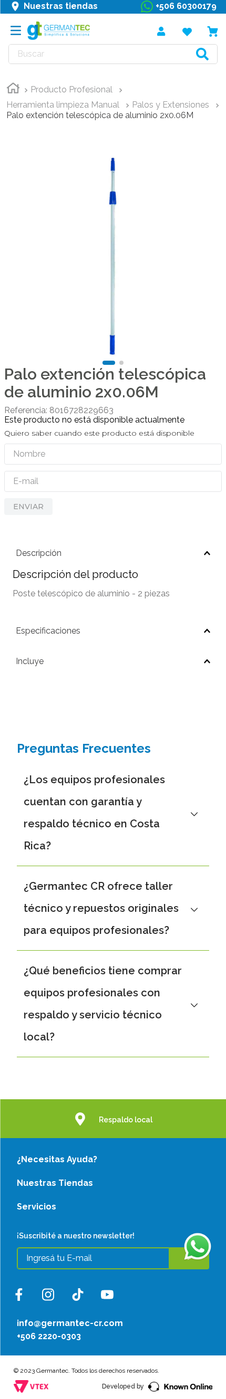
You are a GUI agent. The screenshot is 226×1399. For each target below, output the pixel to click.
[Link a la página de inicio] (13, 90)
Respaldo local (125, 1120)
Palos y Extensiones (170, 105)
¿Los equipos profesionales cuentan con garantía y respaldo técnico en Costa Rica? (94, 812)
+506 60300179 (186, 6)
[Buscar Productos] (202, 54)
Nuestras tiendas (61, 6)
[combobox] (113, 54)
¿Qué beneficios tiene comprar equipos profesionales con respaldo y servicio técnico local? (103, 1003)
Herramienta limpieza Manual (62, 105)
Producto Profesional (71, 89)
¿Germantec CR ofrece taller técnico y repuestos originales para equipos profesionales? (101, 908)
